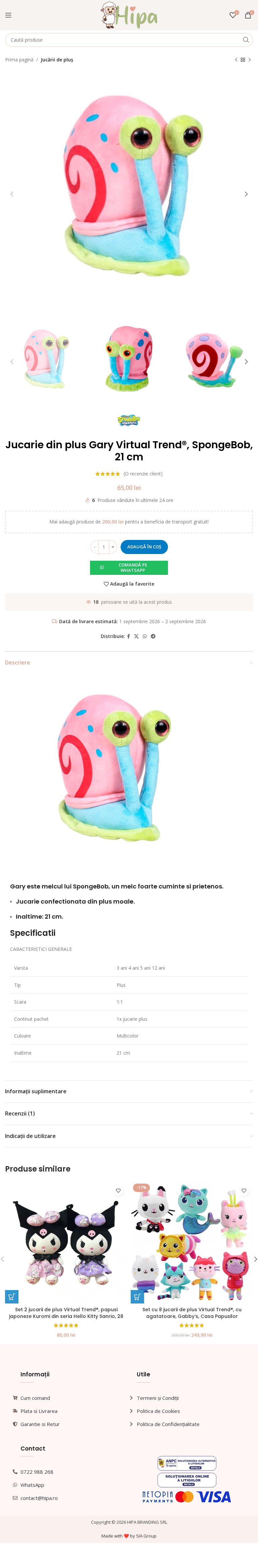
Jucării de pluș (57, 59)
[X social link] (136, 636)
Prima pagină (19, 59)
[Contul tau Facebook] (128, 636)
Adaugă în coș (144, 547)
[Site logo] (129, 14)
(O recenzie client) (143, 473)
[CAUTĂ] (246, 40)
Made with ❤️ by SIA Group (129, 1536)
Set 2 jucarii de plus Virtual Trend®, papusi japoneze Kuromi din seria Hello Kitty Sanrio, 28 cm (66, 1316)
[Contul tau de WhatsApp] (145, 636)
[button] (129, 568)
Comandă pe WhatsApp (133, 567)
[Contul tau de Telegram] (153, 636)
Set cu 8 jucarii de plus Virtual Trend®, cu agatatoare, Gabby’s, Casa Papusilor (192, 1313)
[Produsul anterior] (236, 59)
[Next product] (249, 59)
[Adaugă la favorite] (118, 1190)
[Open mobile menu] (8, 15)
